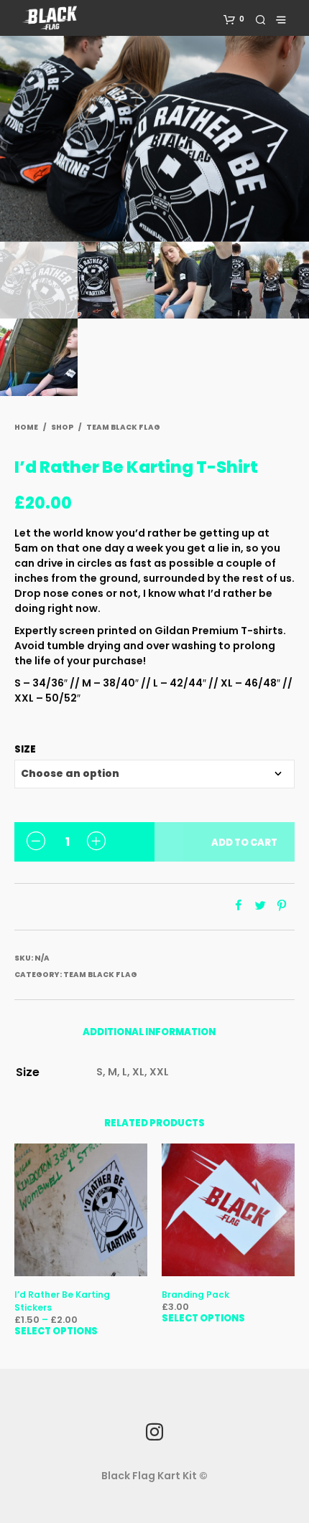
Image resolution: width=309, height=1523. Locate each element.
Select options (56, 1331)
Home (26, 427)
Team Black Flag (123, 427)
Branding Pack (195, 1294)
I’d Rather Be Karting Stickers (62, 1301)
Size (25, 749)
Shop (62, 427)
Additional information (149, 1032)
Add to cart (244, 842)
